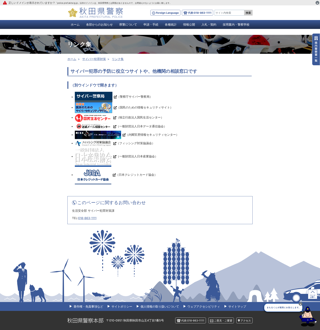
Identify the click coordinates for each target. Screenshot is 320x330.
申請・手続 (151, 24)
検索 (248, 12)
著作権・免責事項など (88, 306)
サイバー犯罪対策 (94, 59)
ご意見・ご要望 (223, 320)
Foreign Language (167, 12)
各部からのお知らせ (99, 24)
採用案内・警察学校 (236, 24)
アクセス (246, 320)
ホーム (75, 24)
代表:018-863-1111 (199, 12)
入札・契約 (208, 24)
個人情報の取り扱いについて (159, 306)
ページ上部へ (312, 296)
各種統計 (171, 24)
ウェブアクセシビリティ (203, 306)
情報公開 (189, 24)
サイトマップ (236, 306)
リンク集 (118, 59)
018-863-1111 (87, 218)
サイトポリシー (121, 306)
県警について (128, 24)
